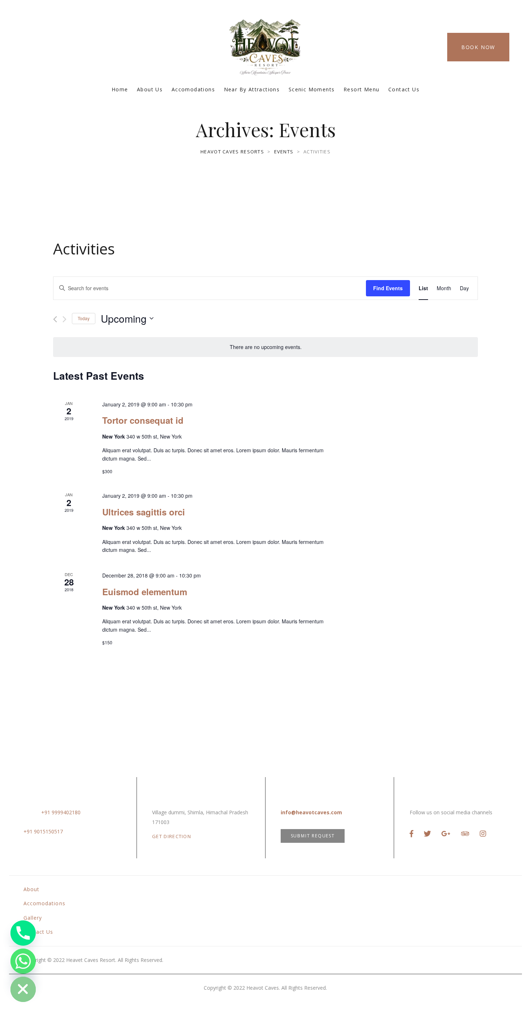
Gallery (32, 917)
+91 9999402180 (61, 812)
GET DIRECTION (171, 836)
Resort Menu (361, 89)
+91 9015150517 (43, 831)
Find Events (388, 288)
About (31, 889)
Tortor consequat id (143, 420)
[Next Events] (64, 319)
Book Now (478, 47)
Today (84, 318)
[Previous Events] (55, 319)
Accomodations (193, 89)
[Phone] (23, 933)
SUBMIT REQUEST (313, 836)
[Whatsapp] (23, 961)
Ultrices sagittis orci (143, 512)
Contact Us (403, 89)
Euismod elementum (144, 591)
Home (120, 89)
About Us (150, 89)
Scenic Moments (312, 89)
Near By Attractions (252, 89)
